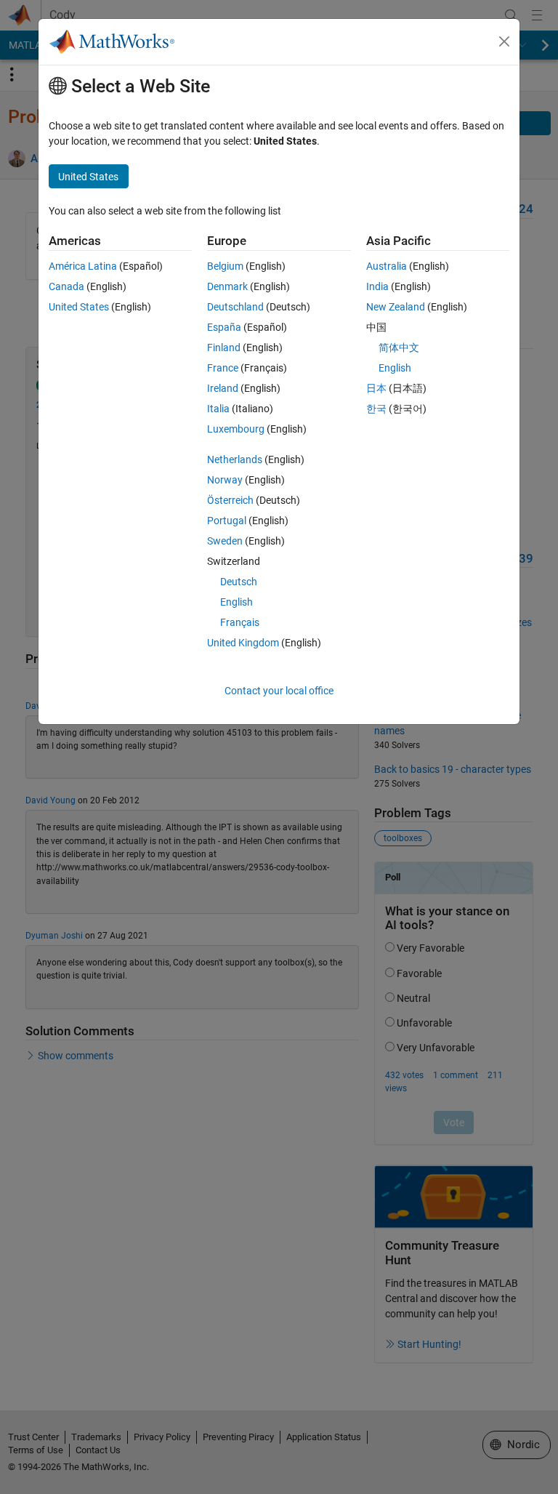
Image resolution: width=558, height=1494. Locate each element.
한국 (376, 408)
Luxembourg (235, 429)
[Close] (504, 41)
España (224, 327)
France (222, 368)
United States (79, 307)
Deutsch (238, 581)
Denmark (227, 286)
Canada (66, 286)
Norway (225, 480)
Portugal (226, 520)
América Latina (83, 266)
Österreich (230, 500)
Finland (223, 347)
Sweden (225, 541)
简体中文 (399, 347)
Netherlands (234, 459)
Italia (218, 408)
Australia (386, 266)
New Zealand (395, 307)
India (377, 286)
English (236, 602)
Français (239, 622)
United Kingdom (243, 642)
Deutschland (235, 307)
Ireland (222, 388)
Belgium (225, 266)
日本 (376, 388)
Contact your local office (279, 690)
